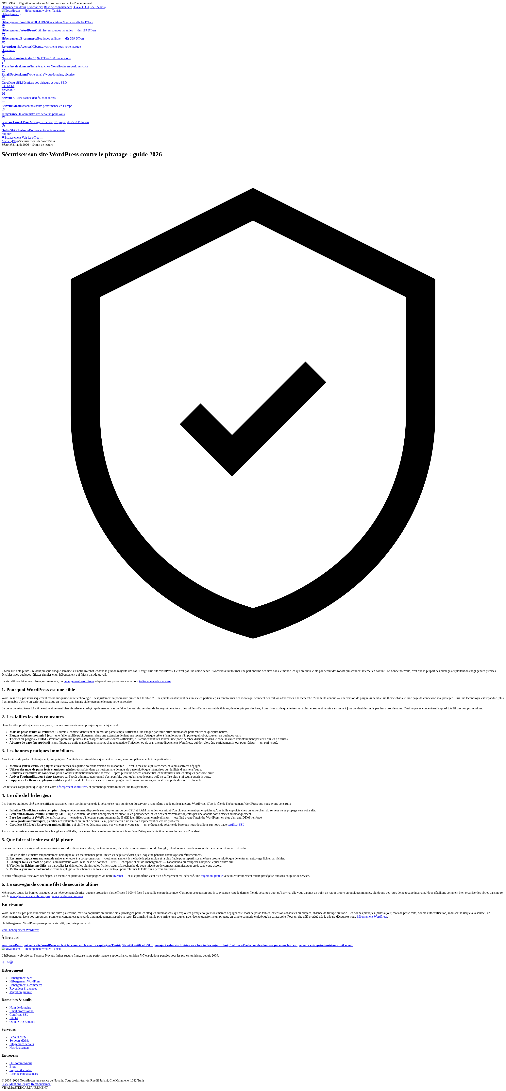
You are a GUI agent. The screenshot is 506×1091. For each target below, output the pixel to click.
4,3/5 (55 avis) (89, 7)
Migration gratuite (20, 992)
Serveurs (7, 89)
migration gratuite (212, 875)
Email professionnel (21, 1011)
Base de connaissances (58, 7)
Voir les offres (30, 137)
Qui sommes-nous (20, 1063)
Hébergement (10, 14)
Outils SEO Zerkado (22, 1021)
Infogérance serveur (21, 1044)
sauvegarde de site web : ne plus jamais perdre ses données (46, 896)
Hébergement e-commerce (25, 985)
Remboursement (41, 1084)
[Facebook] (3, 962)
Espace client (13, 137)
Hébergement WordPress (25, 981)
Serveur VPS (17, 1037)
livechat (118, 875)
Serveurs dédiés (19, 1040)
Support (6, 133)
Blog (15, 141)
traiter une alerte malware (155, 681)
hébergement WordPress (79, 681)
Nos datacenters (19, 1047)
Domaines (8, 50)
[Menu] (41, 138)
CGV (5, 1084)
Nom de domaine (20, 1007)
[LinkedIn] (7, 962)
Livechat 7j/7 (35, 7)
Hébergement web (20, 977)
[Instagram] (11, 962)
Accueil (6, 141)
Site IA (8, 86)
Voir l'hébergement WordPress (20, 930)
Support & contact (20, 1070)
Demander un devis (14, 7)
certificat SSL (236, 824)
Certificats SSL (18, 1014)
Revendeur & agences (23, 988)
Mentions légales (19, 1084)
